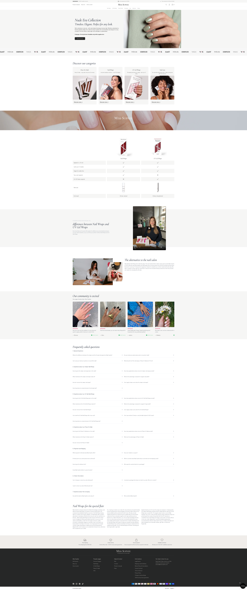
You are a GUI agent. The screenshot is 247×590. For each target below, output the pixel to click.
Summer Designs (97, 561)
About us (75, 563)
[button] (243, 586)
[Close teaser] (240, 583)
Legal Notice (138, 561)
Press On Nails (120, 8)
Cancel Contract (139, 568)
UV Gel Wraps (114, 8)
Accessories (126, 8)
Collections (134, 8)
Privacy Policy (138, 573)
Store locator (76, 566)
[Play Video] (149, 228)
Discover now (80, 38)
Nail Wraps (109, 8)
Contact (116, 563)
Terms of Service (138, 570)
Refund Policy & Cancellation (141, 566)
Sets (130, 8)
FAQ (115, 561)
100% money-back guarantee (142, 577)
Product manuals (118, 566)
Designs (138, 8)
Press (115, 568)
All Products (75, 561)
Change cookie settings (140, 575)
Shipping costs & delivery (140, 563)
